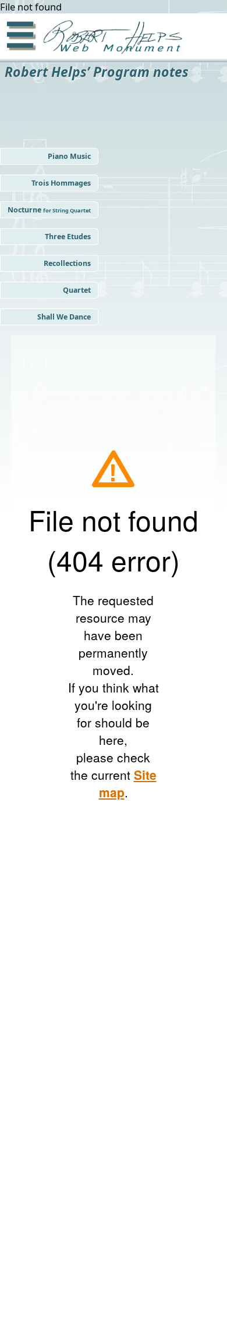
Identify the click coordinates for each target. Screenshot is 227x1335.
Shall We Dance (64, 317)
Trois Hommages (61, 183)
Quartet (77, 290)
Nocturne (49, 210)
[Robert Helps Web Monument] (110, 39)
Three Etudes (68, 237)
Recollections (67, 263)
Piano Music (69, 156)
